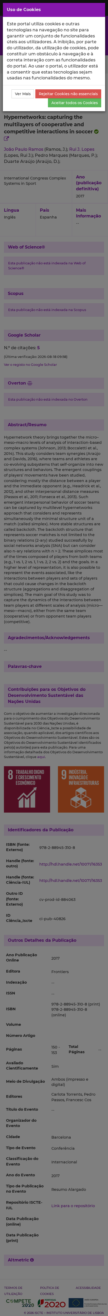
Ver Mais (23, 93)
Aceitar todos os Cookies (74, 102)
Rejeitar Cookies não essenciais (68, 93)
